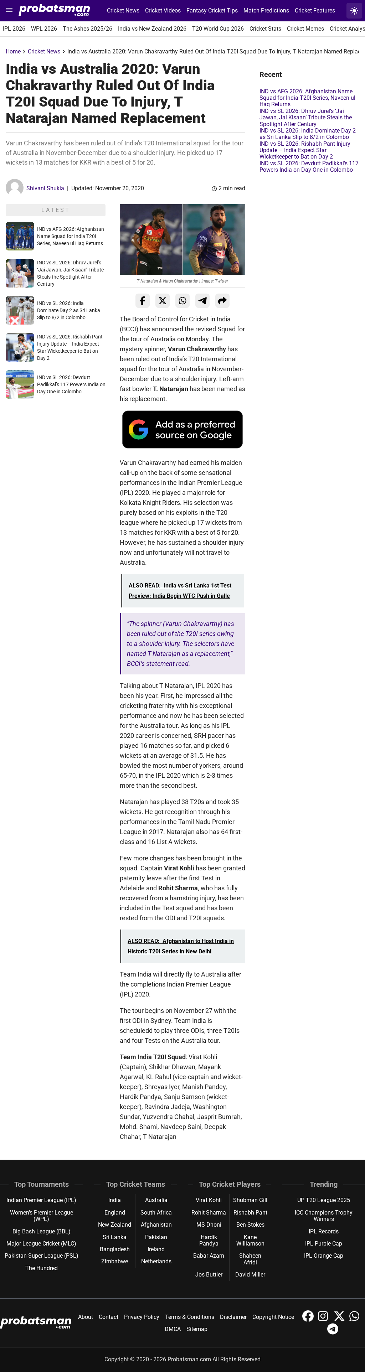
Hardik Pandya (209, 1240)
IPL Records (324, 1231)
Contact (108, 1317)
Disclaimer (233, 1317)
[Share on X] (162, 301)
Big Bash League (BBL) (41, 1231)
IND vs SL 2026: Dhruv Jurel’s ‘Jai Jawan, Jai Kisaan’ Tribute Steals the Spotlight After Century (305, 118)
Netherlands (156, 1261)
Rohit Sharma (208, 1212)
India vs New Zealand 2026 (152, 28)
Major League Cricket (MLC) (41, 1243)
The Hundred (41, 1268)
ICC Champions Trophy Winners (324, 1215)
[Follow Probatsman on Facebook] (308, 1319)
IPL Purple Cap (323, 1243)
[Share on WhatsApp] (182, 301)
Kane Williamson (250, 1240)
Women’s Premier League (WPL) (41, 1215)
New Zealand (114, 1224)
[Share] (222, 301)
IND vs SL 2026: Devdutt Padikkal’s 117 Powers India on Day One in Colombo (71, 384)
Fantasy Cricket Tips (212, 10)
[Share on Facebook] (142, 301)
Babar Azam (208, 1255)
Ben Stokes (250, 1224)
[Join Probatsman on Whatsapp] (355, 1319)
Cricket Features (315, 10)
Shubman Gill (250, 1200)
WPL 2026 (44, 28)
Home (13, 51)
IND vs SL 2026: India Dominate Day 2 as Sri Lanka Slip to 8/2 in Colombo (68, 310)
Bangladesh (115, 1249)
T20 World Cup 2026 (218, 28)
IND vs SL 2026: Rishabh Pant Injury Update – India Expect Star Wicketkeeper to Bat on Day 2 (304, 150)
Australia (156, 1200)
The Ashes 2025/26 (87, 28)
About (85, 1317)
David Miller (250, 1274)
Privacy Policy (141, 1317)
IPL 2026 (14, 28)
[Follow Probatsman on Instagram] (324, 1319)
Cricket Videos (163, 10)
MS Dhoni (208, 1224)
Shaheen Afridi (250, 1258)
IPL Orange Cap (323, 1255)
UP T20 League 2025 (323, 1200)
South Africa (156, 1212)
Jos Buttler (208, 1274)
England (114, 1212)
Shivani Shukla (45, 188)
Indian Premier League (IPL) (41, 1200)
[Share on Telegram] (202, 301)
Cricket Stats (265, 28)
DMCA (173, 1329)
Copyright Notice (273, 1317)
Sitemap (196, 1329)
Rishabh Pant (250, 1212)
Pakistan (156, 1237)
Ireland (156, 1249)
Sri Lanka (115, 1237)
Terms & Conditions (189, 1317)
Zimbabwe (114, 1261)
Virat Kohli (209, 1200)
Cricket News (123, 10)
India (114, 1200)
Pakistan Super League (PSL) (41, 1255)
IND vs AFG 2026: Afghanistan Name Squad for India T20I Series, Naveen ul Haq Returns (70, 236)
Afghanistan (156, 1224)
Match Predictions (266, 10)
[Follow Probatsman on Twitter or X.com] (340, 1319)
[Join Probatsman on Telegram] (333, 1332)
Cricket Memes (305, 28)
